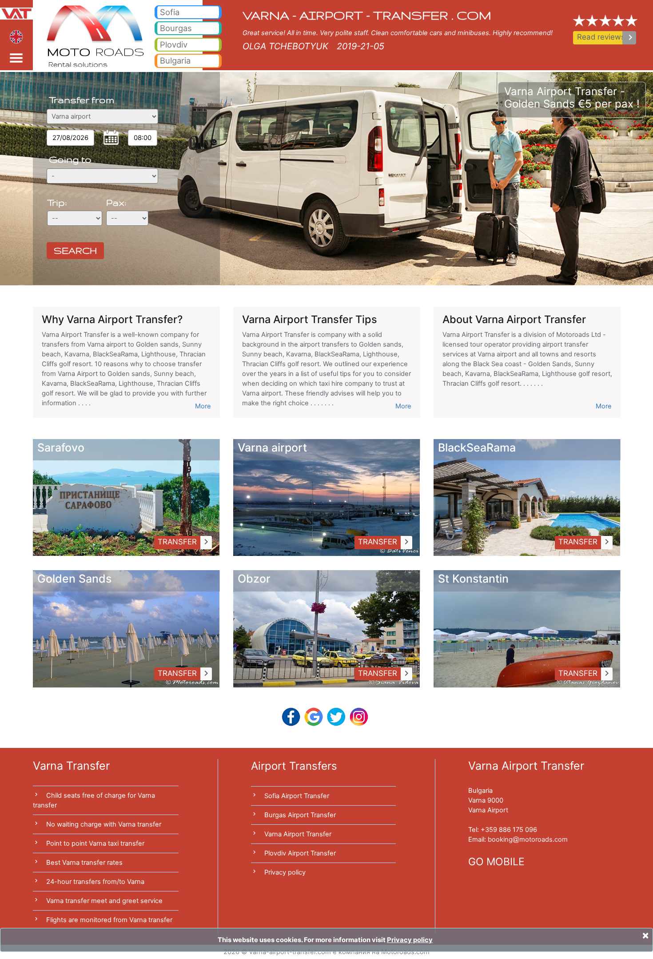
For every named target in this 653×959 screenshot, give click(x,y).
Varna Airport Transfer (297, 834)
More (203, 406)
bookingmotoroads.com (528, 839)
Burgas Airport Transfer (300, 815)
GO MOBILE (496, 861)
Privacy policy (285, 872)
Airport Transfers (294, 765)
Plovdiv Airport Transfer (300, 853)
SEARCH (75, 250)
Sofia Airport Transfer (296, 796)
